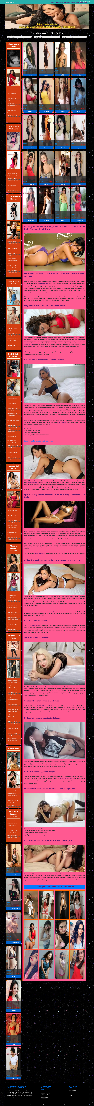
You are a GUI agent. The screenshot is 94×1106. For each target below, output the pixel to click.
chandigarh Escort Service (12, 685)
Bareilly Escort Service (12, 253)
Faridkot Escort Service (12, 692)
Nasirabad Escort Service (12, 447)
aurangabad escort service (12, 88)
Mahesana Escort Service (12, 338)
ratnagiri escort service (12, 105)
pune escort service (11, 103)
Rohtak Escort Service (12, 537)
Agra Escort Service (11, 241)
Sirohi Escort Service (11, 431)
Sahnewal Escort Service (12, 709)
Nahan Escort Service (11, 832)
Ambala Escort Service (12, 510)
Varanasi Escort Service (12, 272)
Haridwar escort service (12, 173)
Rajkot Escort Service (12, 326)
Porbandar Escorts (11, 345)
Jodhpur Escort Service (12, 398)
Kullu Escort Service (11, 825)
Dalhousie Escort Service (12, 828)
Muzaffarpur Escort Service (13, 802)
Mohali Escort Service (12, 718)
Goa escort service (11, 117)
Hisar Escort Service (11, 527)
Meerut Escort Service (12, 263)
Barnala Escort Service (12, 740)
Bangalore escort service (12, 115)
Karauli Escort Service (12, 459)
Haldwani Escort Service (12, 187)
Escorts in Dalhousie (54, 711)
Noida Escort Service (11, 255)
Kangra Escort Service (12, 823)
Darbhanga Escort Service (12, 800)
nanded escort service (11, 98)
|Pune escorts (60, 1104)
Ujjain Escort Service (11, 595)
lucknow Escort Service (12, 275)
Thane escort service (11, 112)
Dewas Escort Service (12, 617)
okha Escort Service (11, 340)
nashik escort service (11, 100)
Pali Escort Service (11, 434)
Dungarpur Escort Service (12, 442)
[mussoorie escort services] (46, 964)
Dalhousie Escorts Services (66, 778)
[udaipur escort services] (62, 964)
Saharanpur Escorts (11, 246)
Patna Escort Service (11, 805)
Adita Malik (35, 1104)
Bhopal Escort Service (12, 626)
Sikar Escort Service (11, 406)
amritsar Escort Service (12, 687)
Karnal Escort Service (12, 525)
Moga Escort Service (11, 716)
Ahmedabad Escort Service (13, 347)
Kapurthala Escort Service (12, 699)
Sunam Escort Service (12, 706)
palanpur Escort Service (12, 335)
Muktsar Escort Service (12, 721)
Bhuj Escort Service (11, 343)
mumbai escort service (12, 96)
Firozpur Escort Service (12, 694)
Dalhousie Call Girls (28, 344)
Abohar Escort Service (12, 738)
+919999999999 (72, 1090)
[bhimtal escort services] (77, 904)
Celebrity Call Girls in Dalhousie (44, 705)
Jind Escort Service (11, 522)
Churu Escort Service (11, 440)
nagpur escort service (11, 93)
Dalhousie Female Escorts (39, 553)
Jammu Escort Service (12, 840)
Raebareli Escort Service (12, 250)
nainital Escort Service (12, 183)
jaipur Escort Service (11, 403)
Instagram (71, 1093)
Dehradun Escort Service (12, 171)
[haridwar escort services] (46, 934)
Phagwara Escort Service (12, 714)
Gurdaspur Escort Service (12, 697)
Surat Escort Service (11, 330)
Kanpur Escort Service (12, 270)
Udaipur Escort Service (12, 401)
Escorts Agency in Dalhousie (32, 625)
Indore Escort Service (12, 612)
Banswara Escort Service (12, 418)
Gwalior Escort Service (12, 607)
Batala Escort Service (11, 730)
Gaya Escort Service (11, 798)
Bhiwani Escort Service (12, 513)
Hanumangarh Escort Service (13, 454)
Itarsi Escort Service (11, 629)
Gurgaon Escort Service (12, 532)
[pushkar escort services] (77, 964)
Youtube (70, 1097)
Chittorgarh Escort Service (13, 420)
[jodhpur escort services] (77, 934)
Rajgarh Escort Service (12, 622)
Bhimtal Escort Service (12, 185)
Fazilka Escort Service (12, 733)
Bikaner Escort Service (12, 410)
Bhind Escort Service (11, 593)
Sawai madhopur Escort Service (12, 437)
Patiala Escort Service (12, 682)
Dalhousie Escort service (43, 283)
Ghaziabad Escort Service (12, 265)
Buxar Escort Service (11, 793)
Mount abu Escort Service (12, 445)
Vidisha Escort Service (12, 600)
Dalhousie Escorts (72, 600)
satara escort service (11, 108)
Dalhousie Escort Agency (31, 482)
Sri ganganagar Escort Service (12, 428)
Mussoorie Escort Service (12, 178)
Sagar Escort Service (11, 602)
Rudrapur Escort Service (12, 190)
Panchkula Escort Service (12, 723)
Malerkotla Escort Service (12, 728)
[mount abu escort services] (62, 934)
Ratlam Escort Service (12, 605)
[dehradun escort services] (46, 904)
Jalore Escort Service (11, 457)
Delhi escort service (11, 120)
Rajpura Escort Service (12, 711)
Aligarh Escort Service (12, 243)
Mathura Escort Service (12, 260)
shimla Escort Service (12, 835)
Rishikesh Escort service (12, 175)
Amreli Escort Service (12, 328)
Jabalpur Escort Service (12, 614)
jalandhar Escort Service (12, 689)
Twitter (70, 1092)
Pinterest (70, 1095)
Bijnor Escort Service (11, 258)
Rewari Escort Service (12, 515)
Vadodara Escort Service (12, 333)
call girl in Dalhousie (61, 422)
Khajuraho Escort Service (12, 624)
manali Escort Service (12, 837)
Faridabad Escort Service (12, 530)
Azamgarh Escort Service (12, 248)
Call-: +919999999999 (84, 1)
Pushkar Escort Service (12, 413)
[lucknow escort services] (62, 904)
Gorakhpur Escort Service (12, 267)
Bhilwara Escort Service (12, 408)
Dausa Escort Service (11, 450)
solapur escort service (11, 110)
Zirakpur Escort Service (12, 704)
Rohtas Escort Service (12, 790)
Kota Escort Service (11, 422)
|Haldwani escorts (53, 1104)
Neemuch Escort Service (12, 619)
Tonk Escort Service (11, 425)
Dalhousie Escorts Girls (54, 611)
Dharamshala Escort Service (13, 830)
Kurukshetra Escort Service (13, 534)
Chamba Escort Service (12, 820)
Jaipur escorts (66, 1104)
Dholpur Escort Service (12, 452)
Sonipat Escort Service (12, 539)
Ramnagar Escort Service (12, 180)
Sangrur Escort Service (12, 702)
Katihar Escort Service (12, 795)
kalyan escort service (11, 91)
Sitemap (41, 1104)
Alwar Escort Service (11, 415)
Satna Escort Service (11, 597)
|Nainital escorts (46, 1104)
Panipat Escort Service (12, 520)
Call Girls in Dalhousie (43, 529)
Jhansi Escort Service (11, 610)
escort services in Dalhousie (49, 351)
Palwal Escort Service (12, 517)
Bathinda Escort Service (12, 680)
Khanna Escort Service (12, 726)
